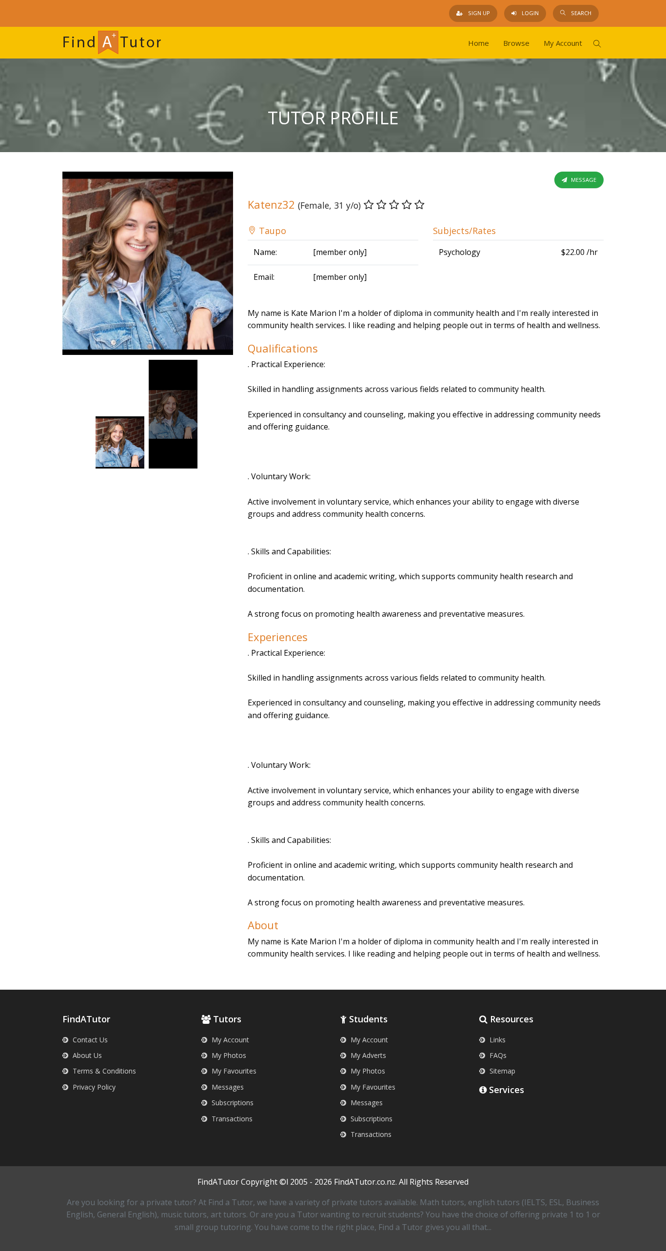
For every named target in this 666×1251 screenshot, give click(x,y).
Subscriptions (232, 1102)
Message (582, 179)
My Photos (228, 1055)
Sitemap (501, 1070)
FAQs (497, 1055)
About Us (86, 1055)
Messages (227, 1087)
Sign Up (478, 13)
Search (580, 13)
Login (529, 13)
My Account (563, 43)
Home (478, 43)
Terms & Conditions (103, 1070)
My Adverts (367, 1055)
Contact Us (89, 1039)
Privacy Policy (93, 1087)
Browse (516, 43)
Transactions (231, 1118)
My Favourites (233, 1070)
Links (497, 1039)
